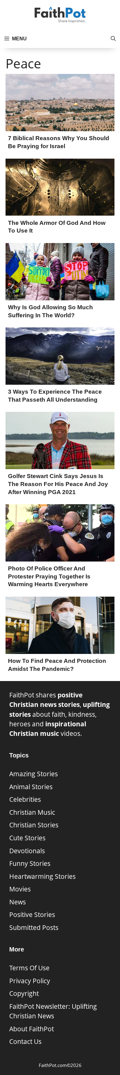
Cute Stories (27, 838)
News (17, 902)
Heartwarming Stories (42, 876)
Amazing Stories (33, 773)
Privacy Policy (29, 980)
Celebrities (25, 799)
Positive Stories (32, 914)
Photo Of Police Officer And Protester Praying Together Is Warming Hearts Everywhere (49, 576)
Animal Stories (31, 786)
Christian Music (32, 812)
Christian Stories (33, 825)
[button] (113, 39)
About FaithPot (31, 1028)
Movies (20, 889)
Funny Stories (29, 863)
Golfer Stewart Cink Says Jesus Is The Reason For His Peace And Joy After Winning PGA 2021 (58, 484)
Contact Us (25, 1041)
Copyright (24, 993)
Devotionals (27, 850)
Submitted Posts (33, 927)
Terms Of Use (29, 967)
